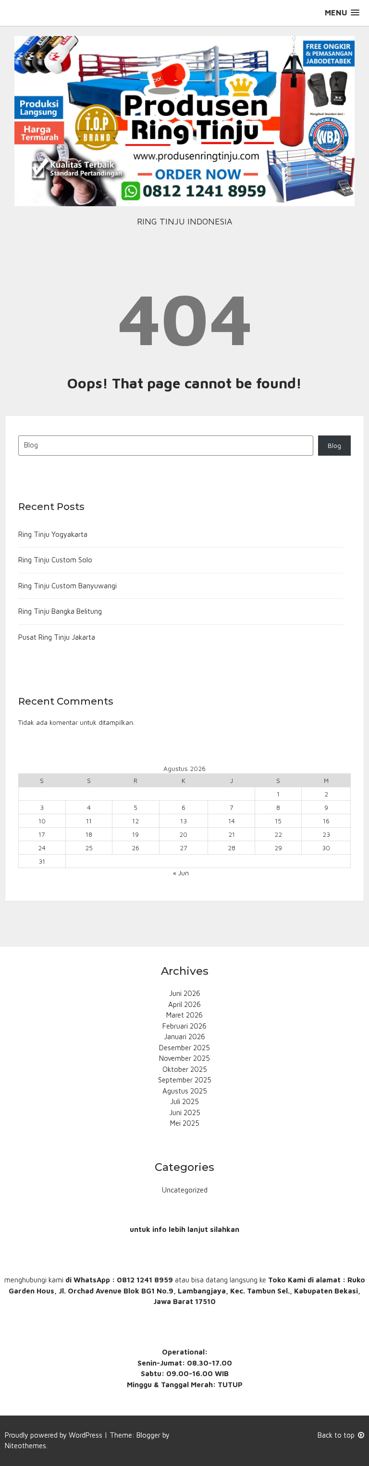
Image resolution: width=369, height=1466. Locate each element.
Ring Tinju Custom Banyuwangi (67, 586)
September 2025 (184, 1080)
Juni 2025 (184, 1112)
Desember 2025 (184, 1048)
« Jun (181, 873)
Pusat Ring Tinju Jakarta (56, 637)
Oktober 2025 (184, 1069)
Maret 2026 (184, 1015)
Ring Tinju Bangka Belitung (60, 611)
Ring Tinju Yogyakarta (52, 534)
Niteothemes (25, 1445)
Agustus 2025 (184, 1091)
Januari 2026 (184, 1036)
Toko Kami (287, 1280)
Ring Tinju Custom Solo (55, 560)
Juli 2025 (184, 1101)
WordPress (85, 1435)
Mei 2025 (184, 1123)
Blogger (148, 1435)
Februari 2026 (184, 1026)
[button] (342, 13)
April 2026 (184, 1004)
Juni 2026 (184, 993)
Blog (334, 445)
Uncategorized (185, 1190)
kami (56, 1280)
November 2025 (184, 1058)
